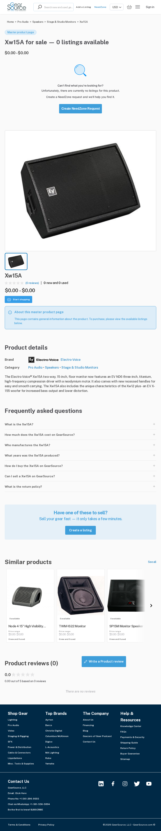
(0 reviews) (32, 283)
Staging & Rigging (18, 736)
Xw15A (84, 21)
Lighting (12, 719)
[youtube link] (151, 783)
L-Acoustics (52, 747)
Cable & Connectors (19, 752)
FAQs (123, 731)
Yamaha (49, 763)
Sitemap (125, 759)
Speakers (37, 21)
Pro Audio (23, 21)
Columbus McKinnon (57, 736)
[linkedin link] (103, 783)
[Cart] (129, 7)
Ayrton (49, 719)
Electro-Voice (70, 360)
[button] (80, 190)
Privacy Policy (46, 824)
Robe (48, 758)
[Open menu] (137, 7)
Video (11, 730)
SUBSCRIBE (36, 809)
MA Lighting (52, 752)
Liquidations (15, 758)
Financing (88, 725)
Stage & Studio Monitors (61, 21)
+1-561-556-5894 (40, 804)
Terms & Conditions (19, 824)
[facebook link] (115, 783)
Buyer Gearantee (130, 753)
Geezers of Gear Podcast (97, 736)
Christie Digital (53, 730)
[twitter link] (139, 783)
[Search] (39, 7)
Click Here (21, 793)
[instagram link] (127, 783)
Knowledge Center (130, 726)
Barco (48, 725)
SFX (10, 741)
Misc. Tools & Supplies (21, 763)
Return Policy (128, 748)
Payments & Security (132, 737)
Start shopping (21, 299)
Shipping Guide (129, 742)
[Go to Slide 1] (16, 261)
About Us (88, 719)
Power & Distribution (19, 747)
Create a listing (80, 530)
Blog (85, 730)
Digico (48, 741)
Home (10, 21)
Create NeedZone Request (80, 108)
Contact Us (89, 741)
